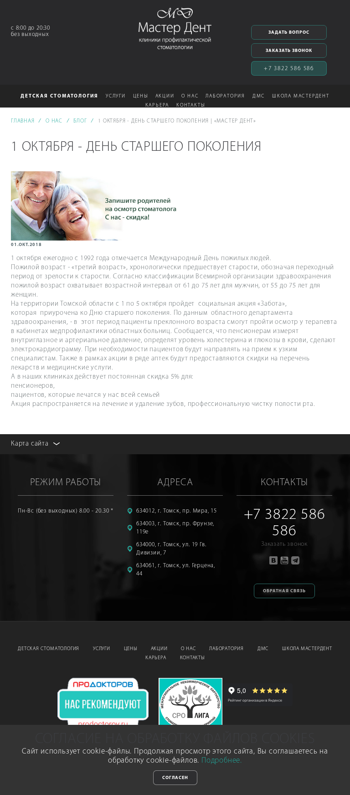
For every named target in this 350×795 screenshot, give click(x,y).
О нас (188, 648)
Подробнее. (221, 760)
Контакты (190, 105)
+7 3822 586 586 (289, 69)
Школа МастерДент (307, 648)
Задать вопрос (288, 32)
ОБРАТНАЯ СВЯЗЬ (284, 591)
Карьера (155, 658)
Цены (140, 96)
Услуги (101, 648)
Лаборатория (226, 648)
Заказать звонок (289, 50)
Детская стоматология (48, 648)
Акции (165, 96)
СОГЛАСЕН (175, 777)
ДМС (258, 96)
